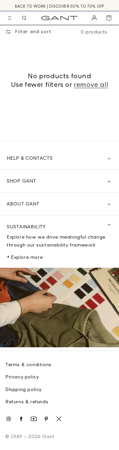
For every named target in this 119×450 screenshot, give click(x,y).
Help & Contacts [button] (30, 158)
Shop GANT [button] (21, 181)
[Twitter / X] (59, 419)
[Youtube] (33, 419)
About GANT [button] (23, 203)
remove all (91, 84)
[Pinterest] (46, 419)
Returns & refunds (26, 401)
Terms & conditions (28, 364)
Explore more (27, 257)
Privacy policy (22, 376)
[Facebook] (21, 419)
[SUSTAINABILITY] (59, 309)
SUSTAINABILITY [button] (26, 226)
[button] (9, 18)
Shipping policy (23, 389)
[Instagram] (8, 419)
